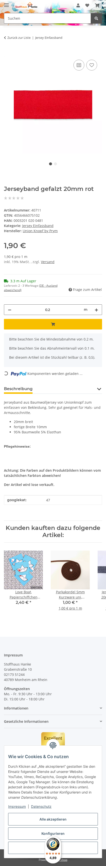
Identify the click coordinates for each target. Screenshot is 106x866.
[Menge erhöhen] (96, 310)
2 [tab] (55, 163)
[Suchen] (96, 18)
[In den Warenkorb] (8, 53)
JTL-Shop (61, 860)
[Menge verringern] (9, 310)
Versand (47, 261)
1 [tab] (50, 163)
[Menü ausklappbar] (6, 3)
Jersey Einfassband (37, 225)
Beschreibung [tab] (18, 388)
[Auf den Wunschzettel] (91, 65)
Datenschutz (41, 806)
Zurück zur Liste (19, 37)
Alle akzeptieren (53, 819)
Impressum (17, 806)
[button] (78, 5)
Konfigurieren (53, 833)
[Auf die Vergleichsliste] (78, 65)
